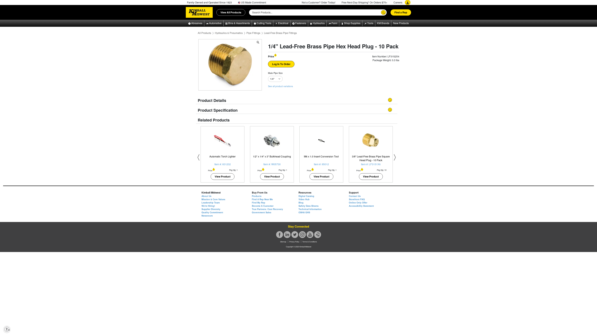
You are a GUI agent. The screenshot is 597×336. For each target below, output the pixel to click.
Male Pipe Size (275, 73)
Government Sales (261, 212)
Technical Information (310, 209)
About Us (206, 196)
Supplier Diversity (210, 209)
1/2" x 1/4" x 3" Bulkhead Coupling (272, 156)
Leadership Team (210, 202)
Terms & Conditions (309, 241)
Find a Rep (400, 12)
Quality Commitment (212, 212)
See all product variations (280, 86)
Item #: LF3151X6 (371, 164)
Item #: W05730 (272, 164)
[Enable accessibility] (7, 329)
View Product (222, 176)
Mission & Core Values (213, 199)
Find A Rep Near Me (262, 199)
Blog (300, 202)
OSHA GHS (304, 212)
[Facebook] (279, 234)
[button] (195, 23)
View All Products (230, 12)
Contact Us (355, 196)
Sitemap (283, 241)
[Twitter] (294, 234)
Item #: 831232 (222, 164)
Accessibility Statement (361, 205)
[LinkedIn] (287, 234)
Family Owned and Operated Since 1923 (209, 2)
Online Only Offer (358, 202)
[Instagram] (302, 234)
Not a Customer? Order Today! (318, 2)
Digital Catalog (306, 196)
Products (256, 196)
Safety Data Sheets (308, 205)
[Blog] (317, 234)
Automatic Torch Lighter (222, 156)
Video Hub (304, 199)
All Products (204, 33)
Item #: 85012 (321, 164)
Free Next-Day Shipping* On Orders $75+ (364, 2)
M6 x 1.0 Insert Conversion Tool (321, 156)
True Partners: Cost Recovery (267, 209)
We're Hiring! (208, 205)
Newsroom (207, 215)
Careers (397, 2)
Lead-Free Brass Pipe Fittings (280, 33)
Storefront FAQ (357, 199)
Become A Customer (262, 205)
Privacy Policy (294, 241)
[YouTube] (310, 234)
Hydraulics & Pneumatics (229, 33)
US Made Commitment (253, 2)
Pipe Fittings (253, 33)
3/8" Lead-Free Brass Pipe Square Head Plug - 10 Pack (371, 158)
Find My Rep (258, 202)
